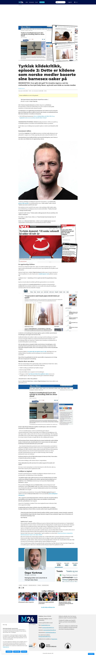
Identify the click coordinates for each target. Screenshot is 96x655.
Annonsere (31, 2)
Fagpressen (54, 639)
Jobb (27, 2)
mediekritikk (45, 585)
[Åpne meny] (76, 2)
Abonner (42, 2)
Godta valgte (16, 651)
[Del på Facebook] (19, 588)
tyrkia (39, 585)
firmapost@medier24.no (44, 636)
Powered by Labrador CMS (48, 653)
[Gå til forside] (21, 2)
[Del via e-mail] (23, 588)
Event (36, 2)
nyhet (20, 585)
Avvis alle (24, 651)
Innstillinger (9, 651)
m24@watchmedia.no (50, 632)
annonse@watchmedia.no (49, 630)
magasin (25, 585)
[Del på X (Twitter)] (21, 588)
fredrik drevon (32, 585)
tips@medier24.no (45, 625)
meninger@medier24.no (48, 627)
